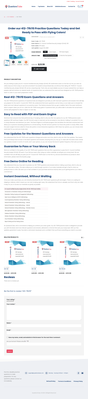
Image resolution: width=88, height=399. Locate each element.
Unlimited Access (60, 6)
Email (9, 330)
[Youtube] (82, 373)
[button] (4, 47)
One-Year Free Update (50, 58)
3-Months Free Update (50, 55)
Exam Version (36, 52)
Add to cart (40, 69)
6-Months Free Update (66, 55)
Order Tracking (71, 1)
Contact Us (71, 6)
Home (33, 6)
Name (9, 323)
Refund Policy (50, 381)
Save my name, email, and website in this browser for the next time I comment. (34, 337)
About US (50, 6)
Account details (80, 1)
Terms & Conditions (64, 381)
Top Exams (41, 6)
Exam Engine (53, 52)
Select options (26, 243)
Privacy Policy (78, 381)
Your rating (11, 299)
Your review (11, 304)
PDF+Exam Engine (64, 52)
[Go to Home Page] (4, 17)
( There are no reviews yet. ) (47, 37)
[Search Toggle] (78, 6)
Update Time (36, 55)
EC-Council (6, 267)
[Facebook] (78, 373)
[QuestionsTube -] (13, 6)
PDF (45, 52)
